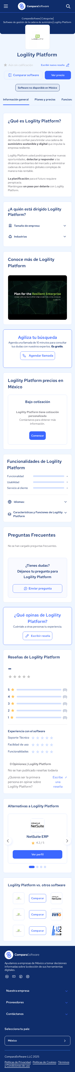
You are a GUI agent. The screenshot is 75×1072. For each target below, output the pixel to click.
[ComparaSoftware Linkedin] (7, 976)
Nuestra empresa (17, 991)
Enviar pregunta (40, 588)
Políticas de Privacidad (18, 1062)
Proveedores (15, 1002)
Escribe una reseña (58, 782)
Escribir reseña (40, 636)
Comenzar (37, 435)
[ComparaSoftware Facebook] (20, 976)
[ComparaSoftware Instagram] (27, 976)
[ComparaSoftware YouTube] (14, 976)
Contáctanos (14, 1014)
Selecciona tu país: (17, 1029)
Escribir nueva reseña (53, 65)
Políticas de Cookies (44, 1062)
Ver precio (57, 75)
